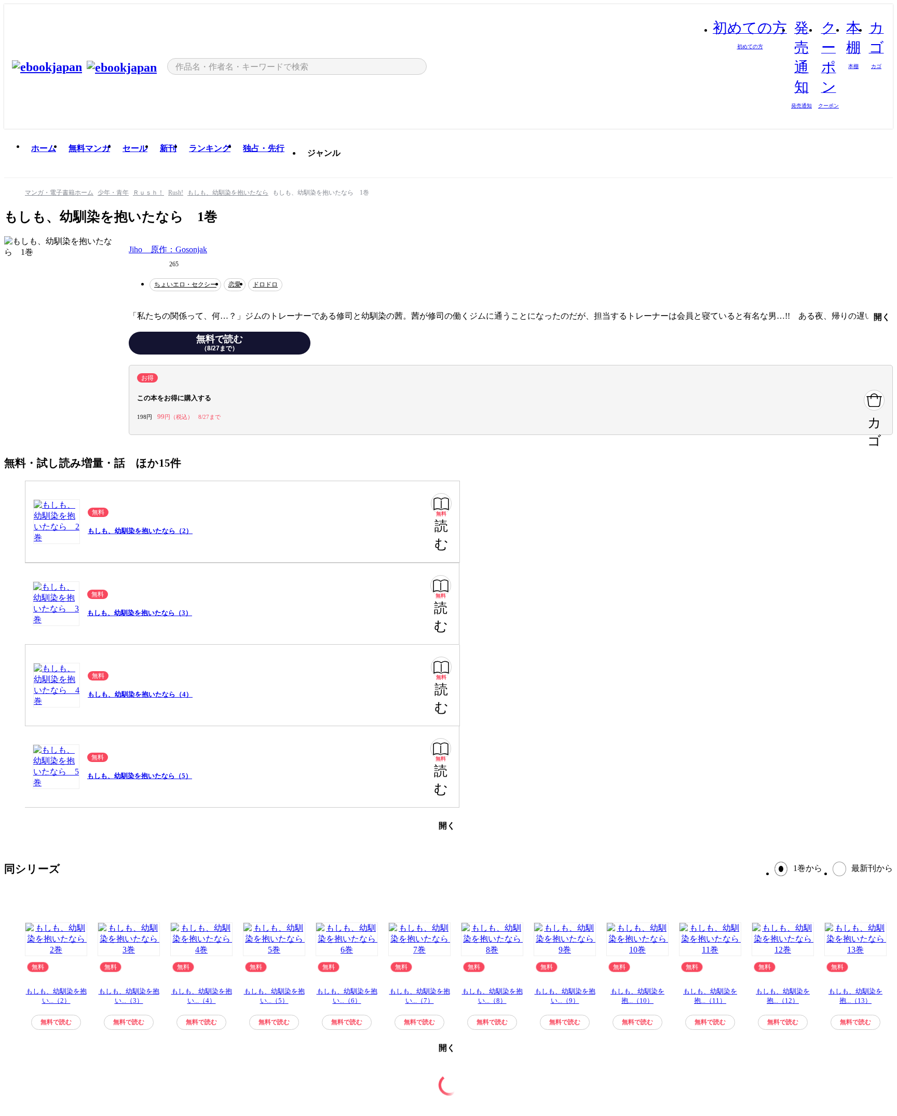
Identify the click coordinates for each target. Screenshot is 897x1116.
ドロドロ (265, 284)
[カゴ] (874, 400)
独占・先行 (263, 148)
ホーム (43, 148)
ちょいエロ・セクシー (185, 284)
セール (135, 148)
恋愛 (234, 284)
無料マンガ (89, 148)
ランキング (209, 148)
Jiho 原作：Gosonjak (168, 249)
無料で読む (219, 343)
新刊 (168, 148)
